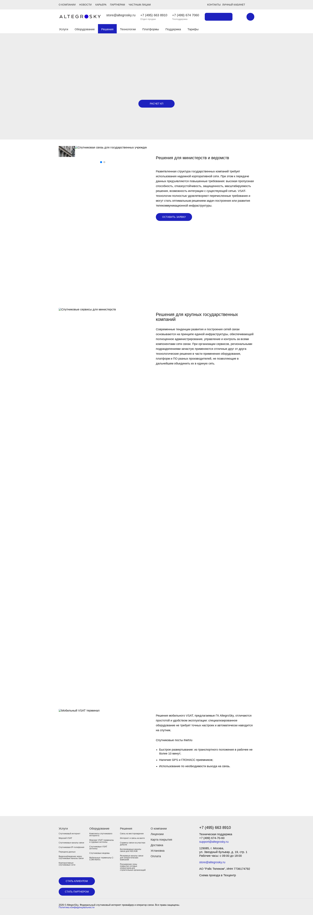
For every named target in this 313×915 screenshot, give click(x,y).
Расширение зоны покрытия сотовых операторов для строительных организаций (133, 867)
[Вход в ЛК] (235, 29)
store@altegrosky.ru (120, 15)
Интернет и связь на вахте (132, 838)
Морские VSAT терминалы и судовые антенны (101, 841)
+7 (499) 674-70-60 (211, 838)
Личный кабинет (233, 4)
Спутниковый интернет (69, 833)
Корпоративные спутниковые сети (67, 864)
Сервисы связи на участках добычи (132, 844)
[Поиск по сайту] (239, 17)
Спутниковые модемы (99, 853)
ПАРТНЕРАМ (117, 4)
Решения (107, 29)
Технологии (128, 29)
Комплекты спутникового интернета (100, 834)
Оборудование (85, 29)
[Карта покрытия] (218, 17)
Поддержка (173, 29)
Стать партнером (77, 891)
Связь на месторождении (132, 833)
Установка (157, 850)
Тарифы (193, 29)
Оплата (156, 856)
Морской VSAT (65, 838)
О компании (159, 828)
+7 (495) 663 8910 (153, 15)
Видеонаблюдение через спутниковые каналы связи (71, 857)
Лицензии (157, 834)
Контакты (214, 4)
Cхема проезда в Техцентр (217, 875)
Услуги (63, 29)
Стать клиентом (77, 881)
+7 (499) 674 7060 (185, 15)
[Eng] (250, 17)
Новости (85, 4)
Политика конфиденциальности (76, 907)
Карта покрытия (161, 839)
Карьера (100, 4)
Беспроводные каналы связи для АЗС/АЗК (130, 850)
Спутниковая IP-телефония (71, 847)
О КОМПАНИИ (67, 4)
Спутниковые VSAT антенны (98, 847)
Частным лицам (140, 4)
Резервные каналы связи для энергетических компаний (131, 858)
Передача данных (67, 852)
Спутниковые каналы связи (71, 843)
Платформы (150, 29)
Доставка (157, 845)
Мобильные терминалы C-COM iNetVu (101, 859)
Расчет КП (156, 103)
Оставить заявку (174, 217)
